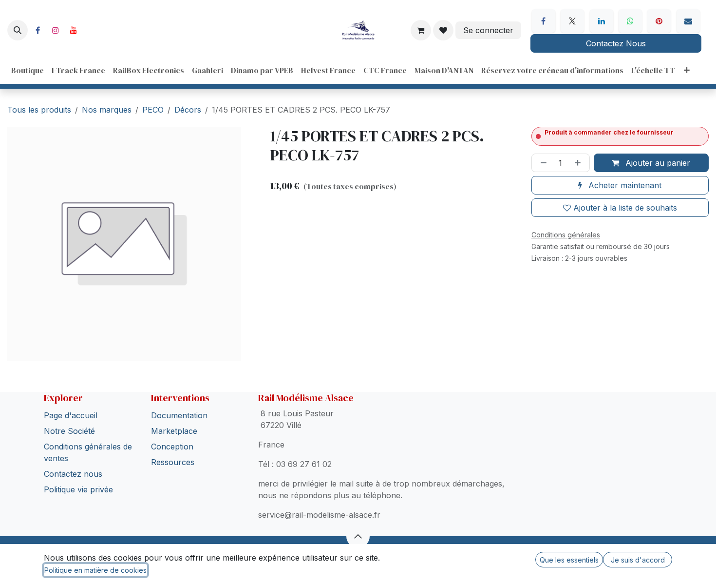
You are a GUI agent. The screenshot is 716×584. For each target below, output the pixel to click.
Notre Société (69, 431)
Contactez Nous (616, 43)
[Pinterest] (659, 21)
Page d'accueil (70, 415)
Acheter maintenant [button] (623, 185)
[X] (572, 21)
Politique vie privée (78, 489)
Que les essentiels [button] (569, 560)
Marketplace (174, 431)
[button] (17, 30)
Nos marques (107, 110)
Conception (172, 446)
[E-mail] (688, 21)
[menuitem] (27, 70)
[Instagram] (55, 30)
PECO (153, 110)
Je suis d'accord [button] (638, 560)
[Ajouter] (579, 163)
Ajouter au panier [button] (656, 163)
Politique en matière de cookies (95, 570)
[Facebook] (37, 30)
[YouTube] (73, 30)
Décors (187, 110)
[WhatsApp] (630, 21)
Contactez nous (73, 474)
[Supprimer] (541, 163)
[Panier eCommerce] (421, 30)
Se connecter (488, 30)
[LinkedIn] (601, 21)
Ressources (172, 462)
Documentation (179, 415)
